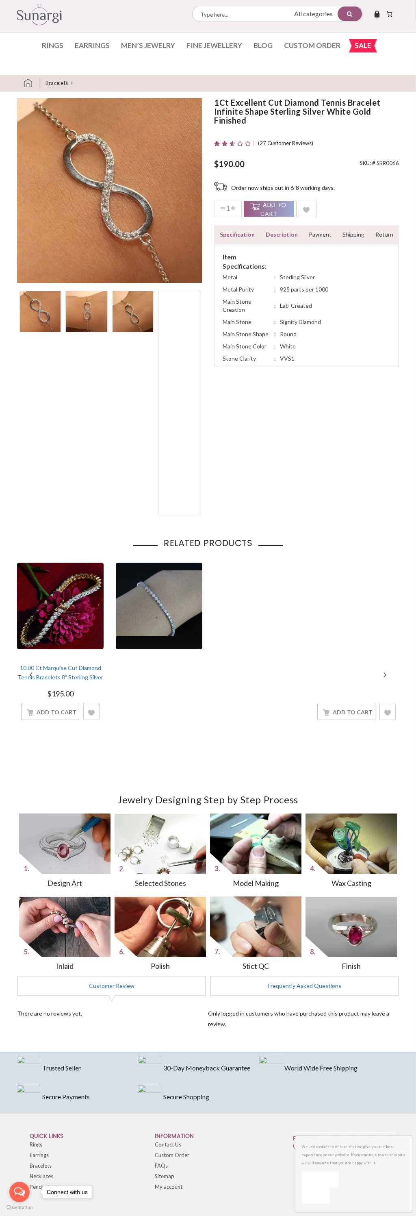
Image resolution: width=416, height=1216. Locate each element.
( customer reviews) (285, 143)
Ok (320, 1179)
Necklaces (41, 1176)
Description (282, 234)
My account (168, 1186)
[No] (315, 1196)
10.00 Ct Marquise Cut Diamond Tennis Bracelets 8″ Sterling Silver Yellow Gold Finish (60, 677)
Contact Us (168, 1144)
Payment (320, 234)
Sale (363, 45)
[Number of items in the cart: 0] (389, 14)
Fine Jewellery (214, 45)
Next (385, 674)
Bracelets (57, 83)
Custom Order (312, 45)
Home (31, 83)
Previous (31, 674)
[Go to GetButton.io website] (19, 1207)
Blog (263, 45)
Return (384, 234)
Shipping (353, 234)
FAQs (161, 1165)
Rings (52, 45)
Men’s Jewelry (148, 45)
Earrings (92, 45)
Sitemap (164, 1176)
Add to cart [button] (56, 712)
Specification (237, 234)
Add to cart (273, 209)
